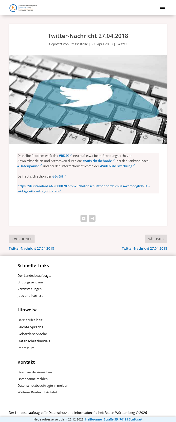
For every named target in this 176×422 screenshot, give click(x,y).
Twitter (121, 44)
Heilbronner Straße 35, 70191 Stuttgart (114, 419)
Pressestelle (79, 44)
